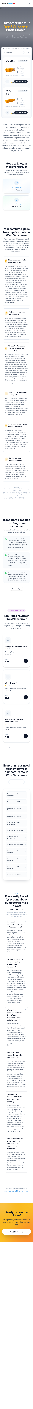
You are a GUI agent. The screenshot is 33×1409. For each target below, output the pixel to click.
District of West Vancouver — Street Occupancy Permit (16, 499)
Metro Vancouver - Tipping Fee (16, 497)
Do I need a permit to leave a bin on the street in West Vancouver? (15, 963)
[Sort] (24, 52)
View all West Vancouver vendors (15, 748)
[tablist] (16, 781)
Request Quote (21, 81)
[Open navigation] (29, 3)
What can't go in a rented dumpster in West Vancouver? (14, 1054)
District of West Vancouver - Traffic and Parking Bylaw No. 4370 (16, 489)
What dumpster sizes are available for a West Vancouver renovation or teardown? (15, 1143)
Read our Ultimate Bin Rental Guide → (16, 1191)
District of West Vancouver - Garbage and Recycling (16, 492)
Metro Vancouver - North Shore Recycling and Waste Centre (16, 494)
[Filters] (28, 52)
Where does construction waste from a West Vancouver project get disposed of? (14, 1015)
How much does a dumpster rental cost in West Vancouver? (15, 924)
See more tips (16, 589)
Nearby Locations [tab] (16, 782)
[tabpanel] (16, 834)
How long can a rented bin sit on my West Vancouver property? (14, 1098)
